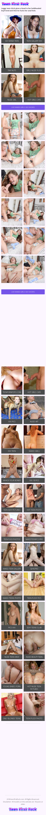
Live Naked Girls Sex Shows (23, 107)
